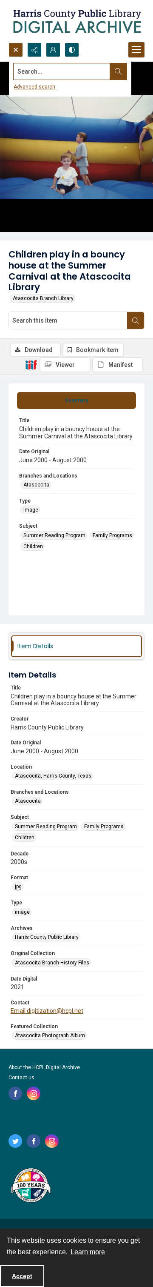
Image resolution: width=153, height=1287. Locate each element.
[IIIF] (31, 364)
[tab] (76, 400)
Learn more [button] (88, 1252)
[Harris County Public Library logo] (30, 1186)
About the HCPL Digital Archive (44, 1067)
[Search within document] (135, 320)
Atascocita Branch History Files (52, 963)
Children (33, 546)
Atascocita (36, 485)
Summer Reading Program (54, 535)
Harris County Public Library (47, 937)
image (30, 510)
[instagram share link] (33, 1093)
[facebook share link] (15, 1093)
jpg (18, 886)
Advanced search (34, 87)
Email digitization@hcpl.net (47, 1010)
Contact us (21, 1078)
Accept (22, 1276)
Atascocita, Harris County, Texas (53, 776)
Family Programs (112, 535)
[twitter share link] (15, 1141)
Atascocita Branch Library (43, 298)
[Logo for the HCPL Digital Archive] (76, 21)
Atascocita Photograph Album (50, 1035)
